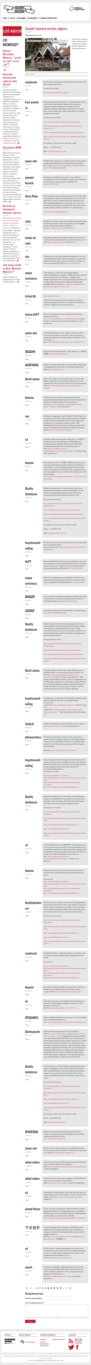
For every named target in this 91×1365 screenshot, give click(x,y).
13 (57, 1288)
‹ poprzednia (31, 1287)
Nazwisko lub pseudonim (33, 1298)
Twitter (71, 1347)
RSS (71, 1341)
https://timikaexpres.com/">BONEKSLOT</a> (62, 242)
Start (5, 18)
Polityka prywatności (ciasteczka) (44, 1343)
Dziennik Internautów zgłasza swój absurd (10, 79)
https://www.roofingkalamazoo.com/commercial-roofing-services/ (65, 1022)
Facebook (77, 1347)
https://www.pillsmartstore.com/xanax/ (56, 92)
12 (54, 1288)
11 (51, 1288)
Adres (27, 89)
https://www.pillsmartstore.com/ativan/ (71, 547)
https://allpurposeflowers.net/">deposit (60, 1276)
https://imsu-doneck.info (74, 568)
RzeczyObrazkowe (41, 1360)
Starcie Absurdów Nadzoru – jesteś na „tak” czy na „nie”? (12, 57)
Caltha (50, 1360)
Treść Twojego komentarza (34, 1303)
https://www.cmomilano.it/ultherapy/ (61, 430)
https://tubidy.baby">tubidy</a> (63, 1153)
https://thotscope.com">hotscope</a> (60, 1257)
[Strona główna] (19, 10)
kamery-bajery (29, 74)
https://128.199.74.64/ (51, 184)
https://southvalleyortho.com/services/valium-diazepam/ (62, 122)
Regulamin (21, 18)
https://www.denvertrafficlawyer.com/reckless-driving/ (61, 319)
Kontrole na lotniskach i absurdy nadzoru (12, 209)
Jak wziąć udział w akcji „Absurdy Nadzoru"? (12, 268)
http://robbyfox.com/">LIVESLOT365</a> (61, 228)
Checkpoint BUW (12, 147)
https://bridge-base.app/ (69, 601)
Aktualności (32, 18)
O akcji (12, 18)
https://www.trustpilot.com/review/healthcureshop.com (61, 787)
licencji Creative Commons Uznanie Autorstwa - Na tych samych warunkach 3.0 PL (60, 1356)
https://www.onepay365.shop (58, 354)
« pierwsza (27, 1287)
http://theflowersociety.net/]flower (58, 1183)
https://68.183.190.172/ (73, 263)
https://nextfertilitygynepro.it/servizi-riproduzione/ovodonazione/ (65, 1218)
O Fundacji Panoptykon (48, 18)
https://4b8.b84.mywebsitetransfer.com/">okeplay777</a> (66, 342)
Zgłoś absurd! (12, 31)
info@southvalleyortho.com (57, 151)
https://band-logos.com (55, 369)
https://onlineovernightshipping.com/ (56, 212)
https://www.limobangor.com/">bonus (66, 1197)
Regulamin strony (59, 1339)
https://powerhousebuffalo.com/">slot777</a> (62, 1008)
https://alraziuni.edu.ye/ (51, 296)
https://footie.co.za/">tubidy (57, 726)
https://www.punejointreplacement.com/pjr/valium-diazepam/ (63, 132)
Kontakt (43, 1339)
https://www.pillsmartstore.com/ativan (63, 750)
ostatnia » (71, 1287)
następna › (67, 1287)
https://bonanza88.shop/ (77, 582)
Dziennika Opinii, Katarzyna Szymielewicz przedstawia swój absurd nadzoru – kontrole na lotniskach (12, 223)
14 (60, 1288)
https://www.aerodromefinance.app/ (55, 613)
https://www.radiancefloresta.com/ (55, 1139)
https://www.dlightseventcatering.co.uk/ (68, 992)
